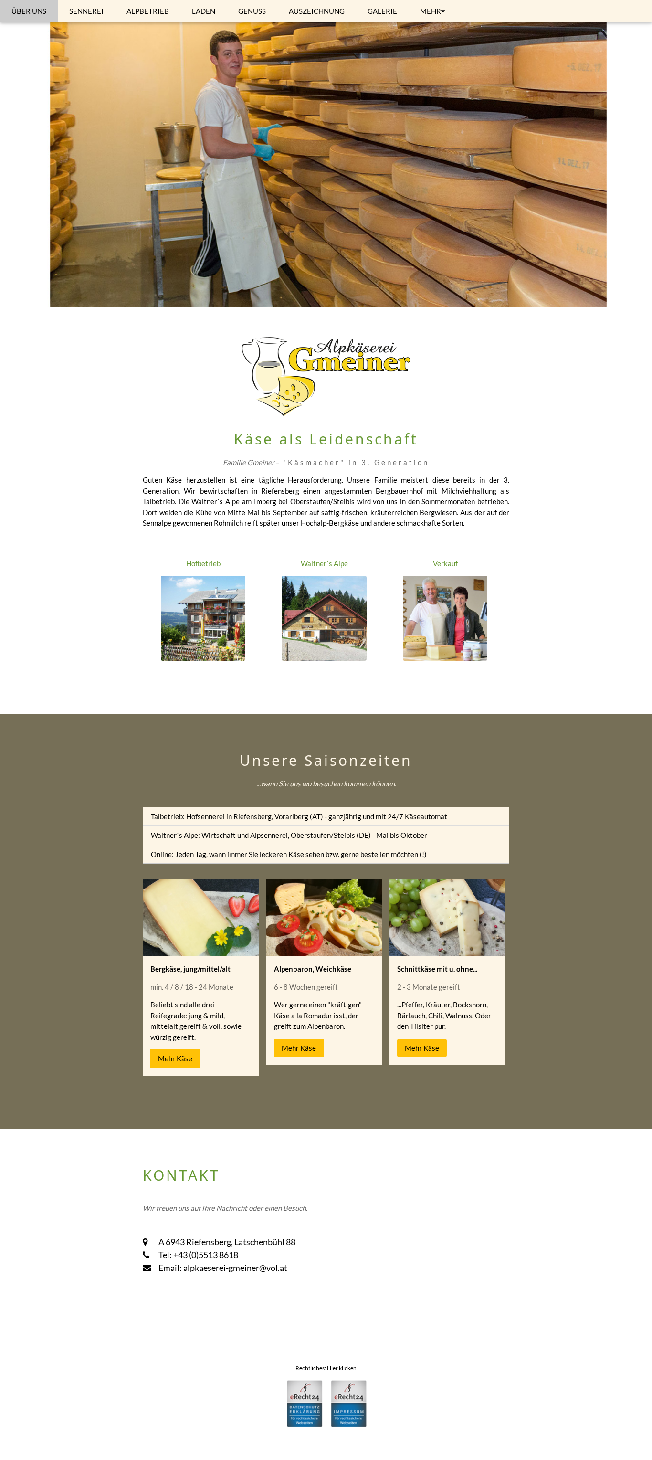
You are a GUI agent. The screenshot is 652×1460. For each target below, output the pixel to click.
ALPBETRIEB (147, 11)
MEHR (430, 11)
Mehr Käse (175, 1058)
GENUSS (252, 11)
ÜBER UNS (28, 11)
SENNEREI (86, 11)
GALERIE (382, 11)
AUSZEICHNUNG (317, 11)
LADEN (203, 11)
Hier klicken (342, 1368)
